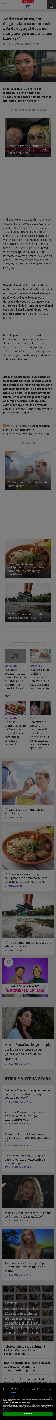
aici (22, 1397)
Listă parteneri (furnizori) (7, 1410)
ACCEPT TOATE (28, 1414)
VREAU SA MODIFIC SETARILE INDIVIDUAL (28, 1417)
